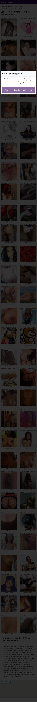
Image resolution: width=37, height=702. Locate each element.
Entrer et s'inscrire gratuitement (18, 90)
